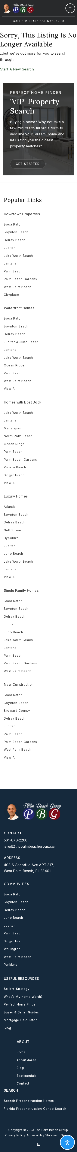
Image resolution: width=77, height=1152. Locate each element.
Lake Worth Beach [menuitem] (18, 255)
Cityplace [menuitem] (11, 294)
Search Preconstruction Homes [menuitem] (29, 1101)
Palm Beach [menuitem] (13, 271)
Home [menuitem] (21, 1052)
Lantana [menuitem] (10, 263)
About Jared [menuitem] (26, 1060)
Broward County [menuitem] (17, 710)
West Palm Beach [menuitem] (17, 287)
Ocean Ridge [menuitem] (14, 365)
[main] (38, 103)
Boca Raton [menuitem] (13, 224)
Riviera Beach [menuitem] (15, 467)
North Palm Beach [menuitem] (18, 436)
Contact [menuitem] (23, 1083)
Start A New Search (17, 69)
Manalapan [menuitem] (12, 428)
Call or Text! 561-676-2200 (38, 21)
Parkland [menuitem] (11, 964)
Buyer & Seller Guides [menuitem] (21, 1012)
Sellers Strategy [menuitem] (17, 989)
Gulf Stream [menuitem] (13, 530)
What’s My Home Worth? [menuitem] (23, 996)
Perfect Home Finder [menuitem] (20, 1004)
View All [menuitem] (10, 577)
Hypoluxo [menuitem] (11, 538)
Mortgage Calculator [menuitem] (20, 1020)
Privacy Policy (15, 1135)
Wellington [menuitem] (12, 949)
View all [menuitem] (10, 388)
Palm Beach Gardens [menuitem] (20, 279)
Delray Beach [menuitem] (14, 240)
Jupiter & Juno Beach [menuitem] (21, 342)
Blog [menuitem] (7, 1028)
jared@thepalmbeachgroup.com (30, 846)
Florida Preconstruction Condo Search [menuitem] (35, 1108)
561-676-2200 (15, 840)
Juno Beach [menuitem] (13, 553)
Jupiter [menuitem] (9, 248)
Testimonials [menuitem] (27, 1075)
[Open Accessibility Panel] (67, 1142)
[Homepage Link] (18, 8)
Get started (28, 164)
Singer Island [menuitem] (14, 475)
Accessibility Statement (43, 1135)
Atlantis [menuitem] (10, 506)
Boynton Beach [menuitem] (16, 232)
